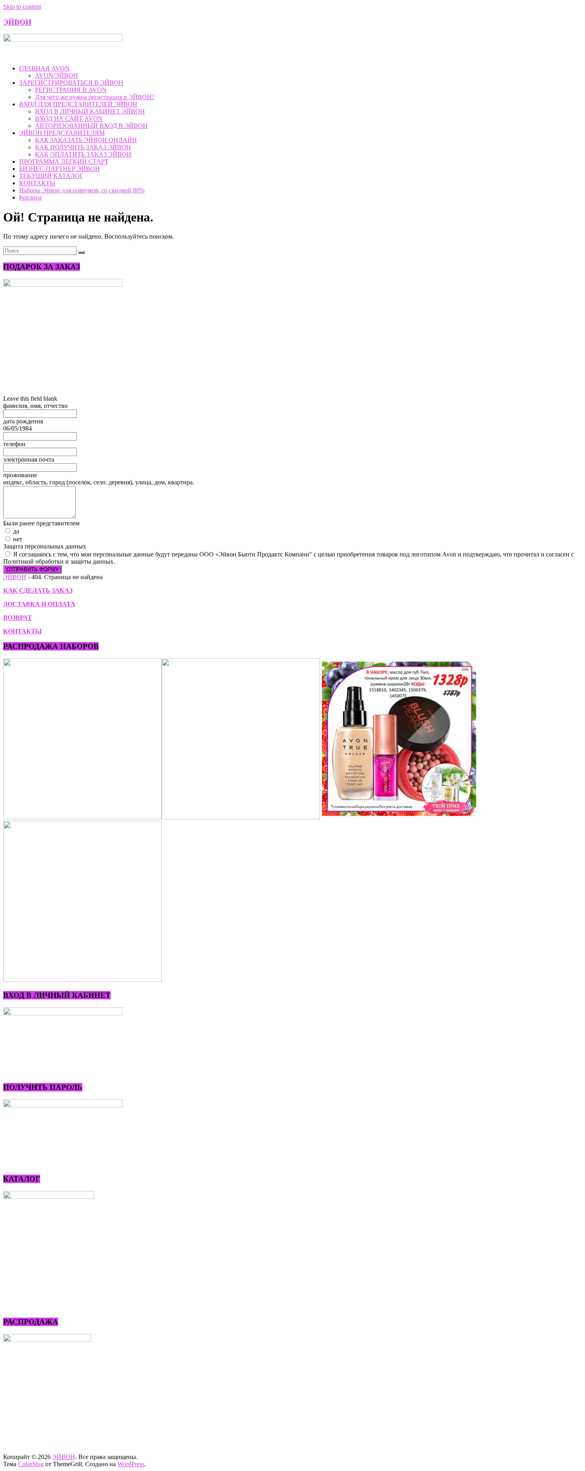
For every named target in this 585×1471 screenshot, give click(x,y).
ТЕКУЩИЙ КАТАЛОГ (51, 175)
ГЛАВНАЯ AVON (44, 68)
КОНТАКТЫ (37, 183)
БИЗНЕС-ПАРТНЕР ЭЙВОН (59, 168)
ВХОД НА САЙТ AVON (69, 118)
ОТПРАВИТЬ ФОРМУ (32, 569)
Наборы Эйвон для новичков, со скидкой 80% (81, 190)
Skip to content (22, 6)
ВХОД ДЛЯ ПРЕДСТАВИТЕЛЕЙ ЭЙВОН (78, 104)
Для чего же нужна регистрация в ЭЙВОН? (94, 97)
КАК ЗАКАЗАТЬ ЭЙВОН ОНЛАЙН (86, 140)
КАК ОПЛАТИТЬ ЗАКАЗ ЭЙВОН (83, 154)
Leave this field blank (30, 398)
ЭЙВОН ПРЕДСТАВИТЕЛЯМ (62, 132)
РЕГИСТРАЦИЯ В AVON (71, 89)
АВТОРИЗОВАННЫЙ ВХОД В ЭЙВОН (91, 125)
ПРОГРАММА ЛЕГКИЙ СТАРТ (64, 161)
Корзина (30, 197)
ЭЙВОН (17, 22)
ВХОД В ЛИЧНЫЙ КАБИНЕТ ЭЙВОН (90, 111)
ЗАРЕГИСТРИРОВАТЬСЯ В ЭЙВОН (71, 82)
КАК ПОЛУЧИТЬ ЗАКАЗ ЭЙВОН (83, 147)
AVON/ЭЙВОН (56, 75)
